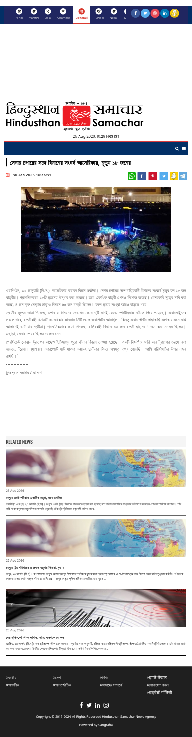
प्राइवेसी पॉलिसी (160, 692)
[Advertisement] (96, 61)
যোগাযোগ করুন (158, 685)
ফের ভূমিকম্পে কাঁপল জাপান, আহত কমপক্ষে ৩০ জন (35, 637)
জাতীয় (12, 677)
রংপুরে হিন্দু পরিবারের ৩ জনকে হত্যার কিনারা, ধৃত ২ (35, 567)
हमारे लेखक (158, 677)
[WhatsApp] (132, 176)
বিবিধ (105, 677)
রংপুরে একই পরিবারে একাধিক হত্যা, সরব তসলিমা (34, 498)
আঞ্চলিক (13, 685)
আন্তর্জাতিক (63, 685)
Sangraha (105, 724)
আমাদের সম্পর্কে (112, 685)
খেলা (58, 677)
